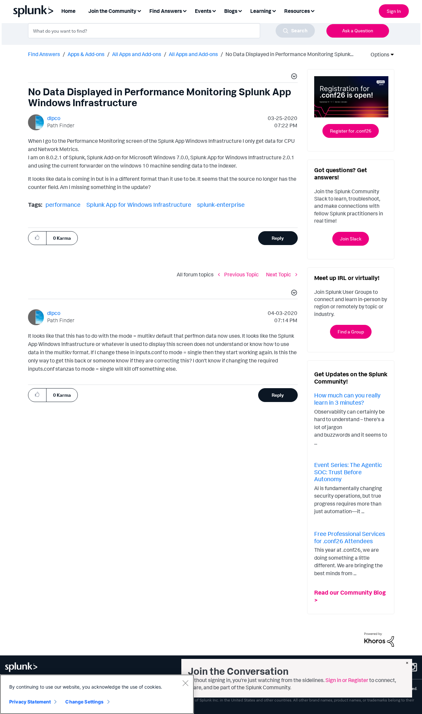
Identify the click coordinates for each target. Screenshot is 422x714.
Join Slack (350, 238)
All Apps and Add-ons (136, 54)
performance (62, 204)
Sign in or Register (346, 680)
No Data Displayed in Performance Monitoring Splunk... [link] (289, 54)
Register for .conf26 (350, 131)
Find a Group (351, 331)
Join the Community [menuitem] (112, 11)
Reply (278, 238)
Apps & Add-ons (86, 54)
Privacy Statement (30, 701)
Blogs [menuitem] (230, 11)
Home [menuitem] (68, 11)
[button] (293, 77)
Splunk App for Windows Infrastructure (138, 204)
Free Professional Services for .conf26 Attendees (349, 537)
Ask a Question (357, 30)
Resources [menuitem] (297, 11)
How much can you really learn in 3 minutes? (347, 398)
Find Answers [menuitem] (165, 11)
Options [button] (378, 54)
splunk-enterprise (221, 204)
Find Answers (44, 54)
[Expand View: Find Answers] (184, 10)
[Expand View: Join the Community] (139, 10)
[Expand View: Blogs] (240, 10)
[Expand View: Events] (214, 10)
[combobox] (171, 30)
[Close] (185, 683)
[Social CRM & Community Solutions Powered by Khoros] (379, 639)
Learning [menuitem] (260, 11)
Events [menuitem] (203, 11)
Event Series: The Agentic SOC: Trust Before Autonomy (348, 471)
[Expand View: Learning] (274, 10)
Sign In (394, 11)
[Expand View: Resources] (312, 10)
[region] (97, 694)
